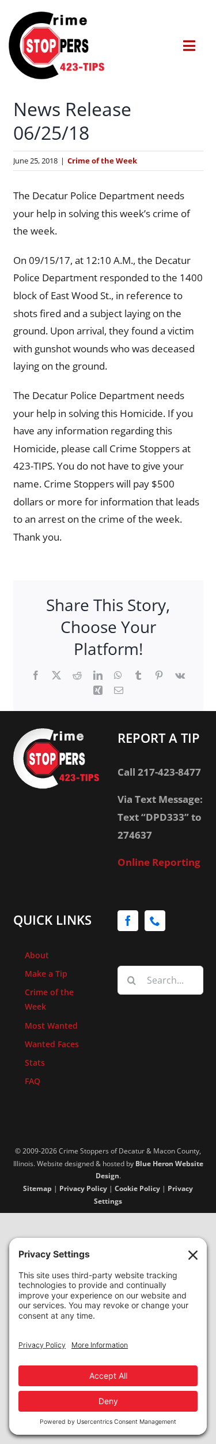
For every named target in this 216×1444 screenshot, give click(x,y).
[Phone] (155, 920)
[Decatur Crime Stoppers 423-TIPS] (56, 16)
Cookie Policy (137, 1188)
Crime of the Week (102, 160)
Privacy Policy (83, 1188)
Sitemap (37, 1188)
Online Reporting (159, 862)
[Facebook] (128, 920)
